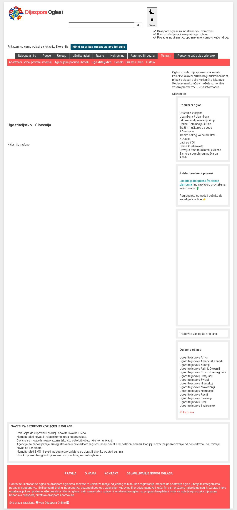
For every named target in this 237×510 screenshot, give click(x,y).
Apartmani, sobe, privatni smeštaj (30, 62)
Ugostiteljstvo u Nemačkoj (196, 391)
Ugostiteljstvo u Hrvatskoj (196, 383)
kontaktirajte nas (90, 455)
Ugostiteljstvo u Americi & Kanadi (201, 361)
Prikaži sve (187, 412)
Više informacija (208, 87)
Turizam (166, 55)
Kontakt (111, 473)
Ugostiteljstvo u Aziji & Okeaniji (200, 368)
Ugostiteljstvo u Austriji (195, 365)
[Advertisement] (89, 93)
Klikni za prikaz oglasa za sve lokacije (98, 47)
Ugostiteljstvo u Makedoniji (197, 387)
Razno (100, 55)
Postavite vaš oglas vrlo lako (196, 55)
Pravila (70, 473)
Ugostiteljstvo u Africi (194, 357)
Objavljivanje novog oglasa (149, 473)
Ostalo (150, 62)
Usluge (61, 55)
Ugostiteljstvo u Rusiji (194, 394)
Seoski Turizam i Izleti (128, 62)
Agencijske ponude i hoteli (71, 62)
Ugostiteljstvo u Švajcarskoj (197, 405)
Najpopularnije (27, 55)
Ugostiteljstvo (101, 62)
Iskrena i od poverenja (197, 120)
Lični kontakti (81, 55)
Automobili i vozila (143, 55)
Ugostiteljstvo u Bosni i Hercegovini (203, 372)
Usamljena (194, 116)
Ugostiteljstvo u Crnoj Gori (196, 376)
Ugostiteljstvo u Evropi (194, 379)
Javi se (187, 142)
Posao (46, 55)
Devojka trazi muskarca (200, 150)
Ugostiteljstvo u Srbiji (193, 402)
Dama (191, 146)
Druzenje (191, 113)
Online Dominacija (195, 124)
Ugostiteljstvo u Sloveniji (196, 398)
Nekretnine (117, 55)
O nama (90, 473)
